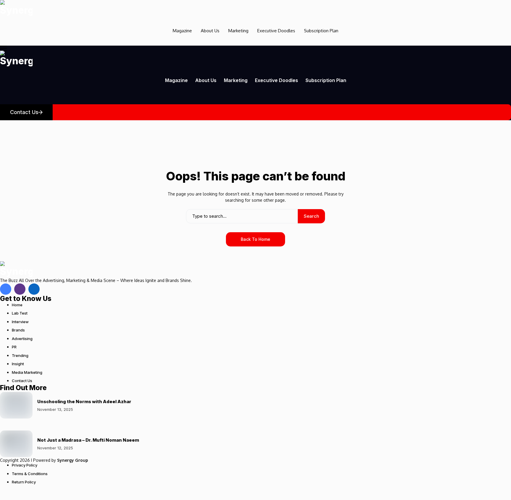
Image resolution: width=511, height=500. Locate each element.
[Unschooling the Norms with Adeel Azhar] (16, 405)
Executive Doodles (276, 30)
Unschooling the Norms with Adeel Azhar (84, 401)
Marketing (238, 30)
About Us (210, 30)
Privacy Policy (24, 465)
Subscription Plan (321, 30)
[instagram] (19, 289)
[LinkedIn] (34, 289)
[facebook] (5, 289)
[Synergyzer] (16, 8)
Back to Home (255, 239)
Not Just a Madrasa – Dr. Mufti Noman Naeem (88, 440)
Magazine (182, 30)
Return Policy (24, 482)
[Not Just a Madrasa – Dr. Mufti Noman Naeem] (16, 443)
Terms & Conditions (30, 473)
